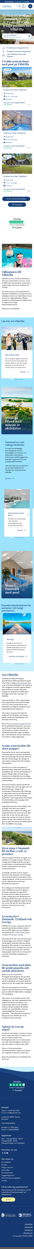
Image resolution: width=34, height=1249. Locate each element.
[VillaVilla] (7, 6)
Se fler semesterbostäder (16, 199)
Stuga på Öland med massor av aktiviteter (13, 423)
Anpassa (18, 205)
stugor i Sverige (17, 935)
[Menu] (30, 6)
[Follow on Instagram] (5, 1153)
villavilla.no (28, 1230)
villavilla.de (29, 1227)
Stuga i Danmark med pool (12, 588)
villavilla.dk (29, 1224)
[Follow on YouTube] (7, 1153)
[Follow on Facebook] (2, 1153)
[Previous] (2, 354)
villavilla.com (28, 1233)
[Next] (29, 76)
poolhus (12, 292)
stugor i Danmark (17, 926)
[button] (29, 70)
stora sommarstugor (17, 724)
